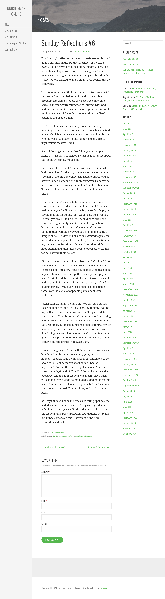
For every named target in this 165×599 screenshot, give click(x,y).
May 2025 (127, 166)
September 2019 (131, 343)
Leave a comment (82, 51)
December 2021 (130, 289)
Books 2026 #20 (130, 59)
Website (44, 524)
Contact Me (11, 49)
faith (55, 436)
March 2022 (128, 284)
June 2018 (127, 402)
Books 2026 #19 (130, 64)
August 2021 (129, 311)
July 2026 (127, 123)
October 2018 (129, 380)
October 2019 (129, 337)
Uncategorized (57, 433)
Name (44, 501)
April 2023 (128, 225)
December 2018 (130, 369)
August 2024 (129, 193)
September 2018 (131, 386)
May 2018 (127, 407)
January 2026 (129, 150)
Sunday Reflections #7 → (100, 447)
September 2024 (131, 188)
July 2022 (127, 262)
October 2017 (129, 434)
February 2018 (130, 418)
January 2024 (129, 209)
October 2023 (129, 214)
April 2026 (128, 134)
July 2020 (127, 327)
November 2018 (130, 375)
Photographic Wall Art (16, 43)
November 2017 (130, 428)
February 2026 (130, 145)
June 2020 (127, 332)
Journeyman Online (16, 11)
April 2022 (128, 279)
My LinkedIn (11, 36)
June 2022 (127, 268)
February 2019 (130, 359)
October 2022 (129, 252)
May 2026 (127, 129)
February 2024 (130, 204)
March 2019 (128, 353)
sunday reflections (83, 436)
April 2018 (128, 412)
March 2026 (128, 139)
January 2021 (129, 316)
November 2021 (130, 295)
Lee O (64, 51)
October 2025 (129, 155)
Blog (7, 24)
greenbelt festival (66, 436)
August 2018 (129, 391)
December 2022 (130, 241)
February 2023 (130, 230)
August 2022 (129, 257)
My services (11, 30)
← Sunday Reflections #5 (53, 447)
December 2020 (130, 321)
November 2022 (130, 246)
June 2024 (127, 198)
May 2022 (127, 273)
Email (44, 512)
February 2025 (130, 177)
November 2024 (130, 182)
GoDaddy (103, 588)
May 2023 (127, 220)
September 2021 (131, 305)
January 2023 (129, 236)
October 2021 (129, 300)
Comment (45, 472)
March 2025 (128, 172)
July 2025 (127, 161)
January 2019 (129, 364)
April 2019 (128, 348)
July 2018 (127, 396)
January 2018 (129, 423)
